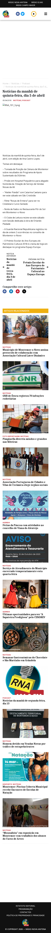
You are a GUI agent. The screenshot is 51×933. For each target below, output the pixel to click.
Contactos (25, 912)
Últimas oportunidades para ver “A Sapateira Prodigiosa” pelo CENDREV (24, 616)
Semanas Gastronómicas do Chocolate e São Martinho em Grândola (25, 659)
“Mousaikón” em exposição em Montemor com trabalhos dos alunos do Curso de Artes (24, 835)
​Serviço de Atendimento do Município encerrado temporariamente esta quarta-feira (25, 571)
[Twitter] (23, 14)
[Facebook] (18, 14)
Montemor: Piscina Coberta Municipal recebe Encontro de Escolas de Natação (25, 789)
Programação (26, 909)
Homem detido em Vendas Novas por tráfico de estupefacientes (24, 745)
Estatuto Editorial (25, 906)
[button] (34, 13)
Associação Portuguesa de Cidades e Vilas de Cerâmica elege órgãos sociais (25, 483)
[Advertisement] (25, 49)
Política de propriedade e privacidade (25, 915)
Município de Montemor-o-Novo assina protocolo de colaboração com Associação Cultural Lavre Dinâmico (25, 352)
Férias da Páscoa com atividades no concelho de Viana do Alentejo (23, 527)
